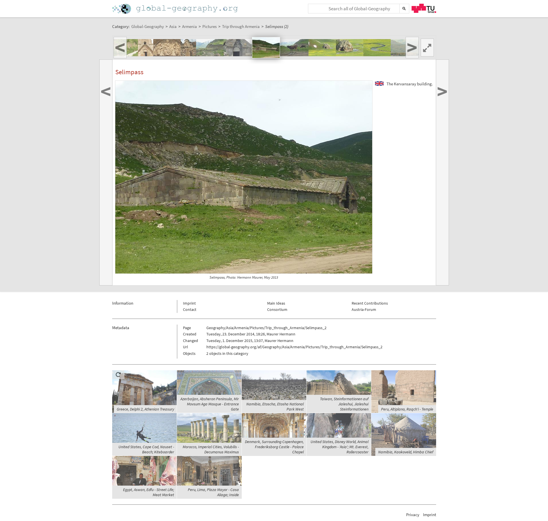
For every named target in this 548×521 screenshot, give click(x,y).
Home (175, 9)
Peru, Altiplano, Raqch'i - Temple (407, 409)
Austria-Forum (364, 309)
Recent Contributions (370, 303)
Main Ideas (276, 303)
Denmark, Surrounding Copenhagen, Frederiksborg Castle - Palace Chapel (274, 446)
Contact (189, 309)
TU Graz (424, 8)
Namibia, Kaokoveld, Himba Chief (405, 451)
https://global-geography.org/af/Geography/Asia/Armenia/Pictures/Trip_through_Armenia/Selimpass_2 (294, 346)
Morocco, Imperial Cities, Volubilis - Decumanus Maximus (211, 449)
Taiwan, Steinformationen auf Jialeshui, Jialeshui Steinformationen (344, 404)
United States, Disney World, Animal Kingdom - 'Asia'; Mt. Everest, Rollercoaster (339, 446)
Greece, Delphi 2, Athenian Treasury (145, 409)
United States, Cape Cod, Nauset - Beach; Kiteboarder (146, 449)
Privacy (412, 514)
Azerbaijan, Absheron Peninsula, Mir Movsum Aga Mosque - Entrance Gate (209, 404)
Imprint (189, 303)
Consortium (277, 309)
